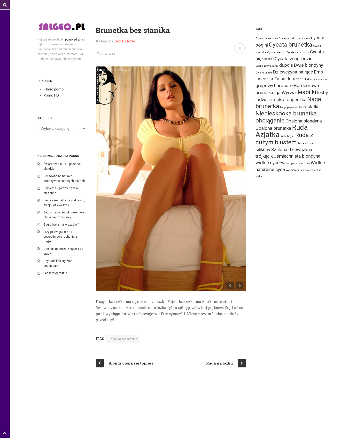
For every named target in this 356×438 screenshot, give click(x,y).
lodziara (263, 99)
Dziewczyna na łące (293, 72)
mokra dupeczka (289, 99)
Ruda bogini (287, 136)
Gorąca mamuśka (317, 79)
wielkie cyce (267, 162)
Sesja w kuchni (306, 143)
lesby (322, 92)
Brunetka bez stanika (123, 339)
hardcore (283, 85)
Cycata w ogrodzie (293, 58)
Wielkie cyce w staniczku (295, 163)
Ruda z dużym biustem (284, 138)
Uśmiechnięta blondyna (297, 156)
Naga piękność (289, 107)
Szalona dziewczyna (291, 149)
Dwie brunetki (263, 72)
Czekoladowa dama (266, 65)
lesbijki (307, 92)
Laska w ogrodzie (55, 273)
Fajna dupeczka (290, 78)
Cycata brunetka (290, 44)
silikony (262, 149)
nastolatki (308, 106)
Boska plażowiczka (266, 38)
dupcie (286, 65)
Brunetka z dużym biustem (294, 38)
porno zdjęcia (74, 39)
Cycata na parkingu (297, 52)
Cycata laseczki (276, 52)
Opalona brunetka (273, 128)
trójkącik (264, 156)
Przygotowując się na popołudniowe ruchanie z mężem (60, 236)
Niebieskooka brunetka (286, 113)
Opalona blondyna (304, 121)
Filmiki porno (54, 89)
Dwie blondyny (308, 65)
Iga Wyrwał (285, 92)
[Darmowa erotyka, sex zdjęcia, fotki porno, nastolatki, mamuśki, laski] (62, 26)
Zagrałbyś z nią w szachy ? (61, 224)
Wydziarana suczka (297, 170)
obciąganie (270, 120)
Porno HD (51, 95)
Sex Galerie (125, 41)
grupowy (264, 85)
